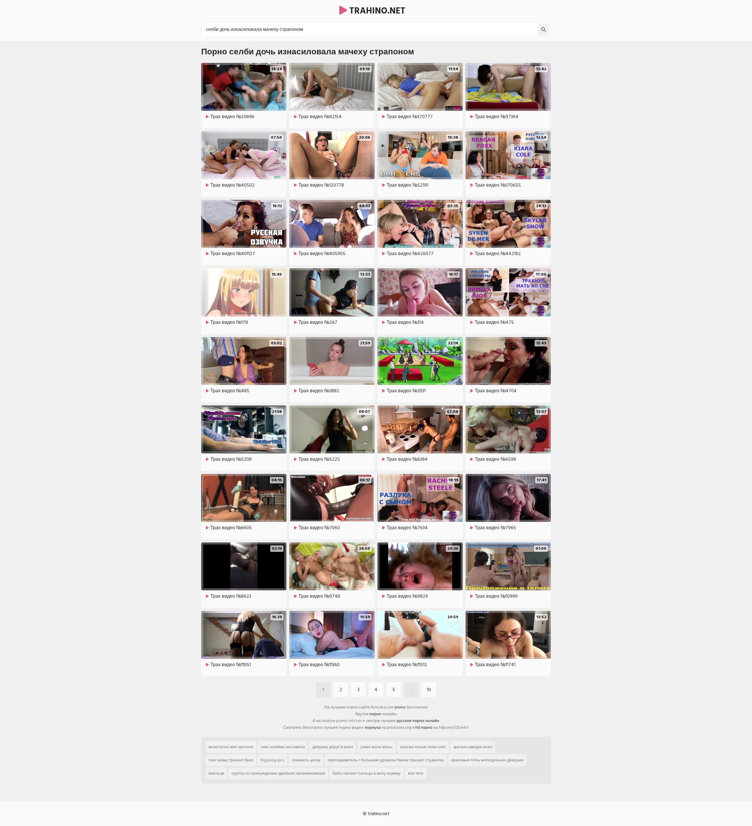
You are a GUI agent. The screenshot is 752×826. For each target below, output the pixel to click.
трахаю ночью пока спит (423, 746)
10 (429, 689)
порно (375, 714)
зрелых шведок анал (472, 746)
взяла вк (216, 773)
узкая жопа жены (376, 746)
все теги (415, 773)
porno (400, 707)
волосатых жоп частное (231, 746)
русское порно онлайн (418, 720)
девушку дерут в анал (332, 746)
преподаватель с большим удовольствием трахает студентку (386, 760)
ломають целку (306, 760)
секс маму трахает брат (231, 760)
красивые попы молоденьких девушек (487, 760)
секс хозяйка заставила (283, 746)
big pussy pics (272, 760)
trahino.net (376, 11)
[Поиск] (543, 29)
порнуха (373, 727)
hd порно (423, 727)
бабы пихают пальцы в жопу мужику (367, 773)
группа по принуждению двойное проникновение (278, 773)
